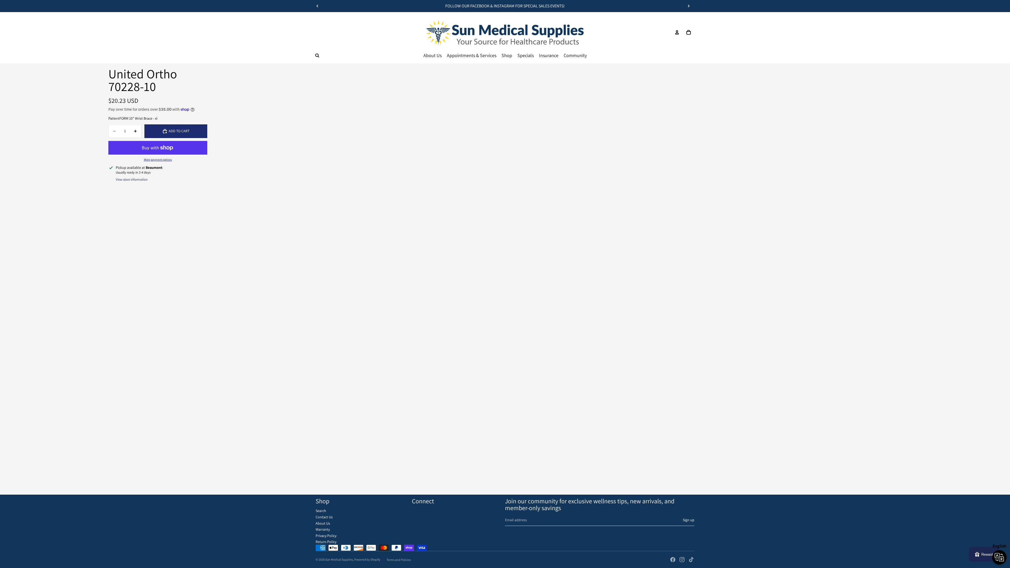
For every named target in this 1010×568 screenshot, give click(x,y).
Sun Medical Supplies (339, 559)
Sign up (688, 520)
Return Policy (326, 541)
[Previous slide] (317, 6)
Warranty (323, 529)
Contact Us (324, 517)
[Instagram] (682, 559)
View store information (132, 179)
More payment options (158, 159)
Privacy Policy (326, 535)
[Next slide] (688, 6)
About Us (323, 523)
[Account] (677, 32)
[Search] (317, 55)
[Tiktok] (691, 559)
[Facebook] (673, 559)
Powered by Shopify (367, 559)
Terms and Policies (399, 560)
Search (321, 510)
